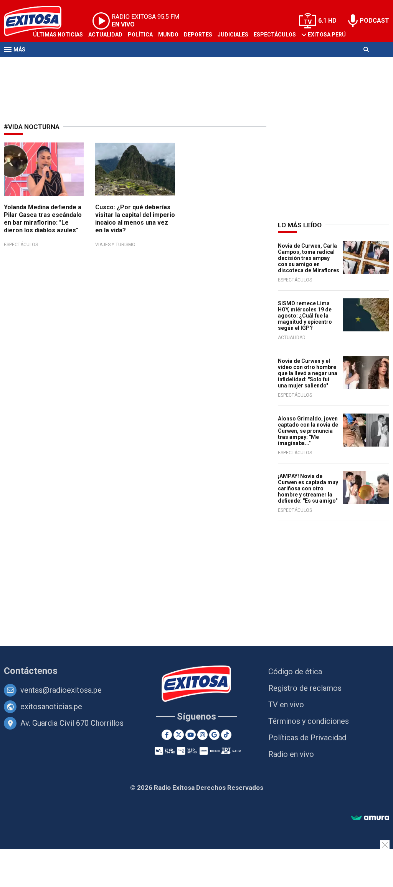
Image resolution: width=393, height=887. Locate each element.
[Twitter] (178, 735)
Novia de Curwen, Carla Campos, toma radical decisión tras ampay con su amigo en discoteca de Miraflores (308, 258)
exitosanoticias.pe (51, 706)
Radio (77, 64)
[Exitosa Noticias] (196, 684)
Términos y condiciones (308, 721)
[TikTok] (226, 735)
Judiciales (233, 34)
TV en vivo (286, 704)
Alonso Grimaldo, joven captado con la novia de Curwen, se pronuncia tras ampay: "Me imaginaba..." (308, 430)
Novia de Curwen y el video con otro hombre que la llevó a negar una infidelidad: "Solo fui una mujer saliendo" (307, 373)
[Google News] (214, 735)
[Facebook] (167, 735)
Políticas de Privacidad (307, 737)
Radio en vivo (291, 754)
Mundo (168, 34)
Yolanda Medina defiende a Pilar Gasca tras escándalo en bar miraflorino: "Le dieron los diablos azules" (43, 219)
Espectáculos (275, 34)
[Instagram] (202, 735)
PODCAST (374, 20)
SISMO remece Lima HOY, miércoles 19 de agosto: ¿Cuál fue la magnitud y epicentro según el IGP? (305, 315)
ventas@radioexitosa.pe (61, 690)
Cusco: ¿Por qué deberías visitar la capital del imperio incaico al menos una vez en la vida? (135, 219)
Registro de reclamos (305, 688)
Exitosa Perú (327, 34)
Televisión (48, 64)
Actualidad (105, 34)
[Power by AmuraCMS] (370, 818)
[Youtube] (190, 735)
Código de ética (295, 671)
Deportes (198, 34)
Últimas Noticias (58, 34)
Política (140, 34)
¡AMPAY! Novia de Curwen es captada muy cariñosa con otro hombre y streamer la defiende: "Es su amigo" (308, 488)
